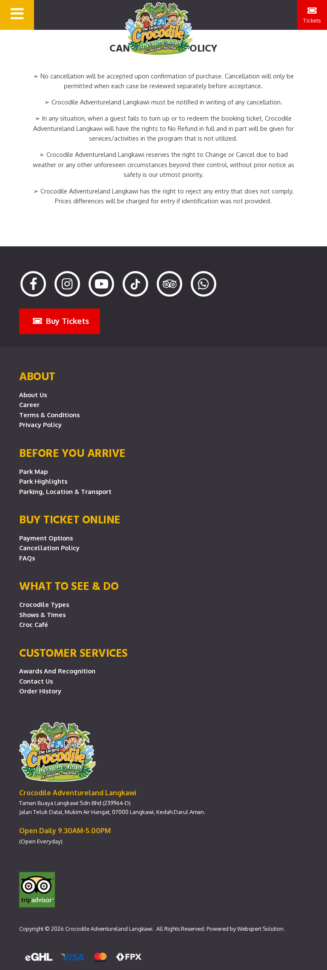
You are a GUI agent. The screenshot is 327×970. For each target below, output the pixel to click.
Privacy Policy (40, 424)
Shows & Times (42, 614)
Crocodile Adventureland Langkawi (108, 928)
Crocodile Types (44, 604)
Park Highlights (43, 481)
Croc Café (33, 624)
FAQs (27, 558)
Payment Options (46, 538)
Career (29, 404)
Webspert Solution (260, 928)
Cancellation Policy (49, 547)
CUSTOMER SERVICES (73, 652)
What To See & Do (68, 585)
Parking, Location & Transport (65, 491)
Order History (40, 691)
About (37, 375)
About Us (33, 394)
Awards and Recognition (57, 671)
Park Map (33, 471)
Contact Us (36, 681)
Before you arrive (72, 452)
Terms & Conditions (49, 415)
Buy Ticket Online (69, 519)
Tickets (312, 20)
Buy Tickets (66, 321)
